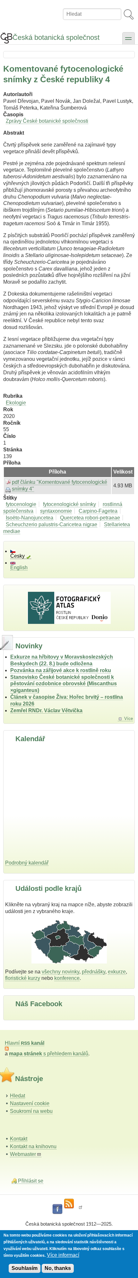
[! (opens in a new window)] (80, 1209)
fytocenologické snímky (69, 504)
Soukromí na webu (31, 1111)
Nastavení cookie (29, 1103)
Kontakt (18, 1138)
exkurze (117, 971)
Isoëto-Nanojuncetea (29, 517)
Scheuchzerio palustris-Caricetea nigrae (51, 524)
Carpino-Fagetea (98, 511)
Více (128, 718)
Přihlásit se (30, 1181)
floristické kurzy (22, 978)
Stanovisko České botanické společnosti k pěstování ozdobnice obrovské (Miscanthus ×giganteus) (63, 683)
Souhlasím (25, 1268)
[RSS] (69, 1204)
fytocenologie (21, 504)
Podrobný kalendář (26, 862)
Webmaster (23, 1154)
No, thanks (58, 1268)
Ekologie (16, 402)
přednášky (93, 971)
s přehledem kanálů (48, 1053)
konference (67, 978)
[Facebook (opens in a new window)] (57, 1209)
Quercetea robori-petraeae (90, 517)
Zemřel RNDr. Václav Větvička (46, 710)
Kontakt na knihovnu (33, 1146)
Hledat (17, 1095)
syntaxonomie (56, 511)
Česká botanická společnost (56, 37)
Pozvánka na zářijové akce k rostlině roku (60, 670)
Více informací (63, 1255)
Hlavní (24, 1043)
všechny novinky (60, 971)
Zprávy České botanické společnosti (47, 121)
